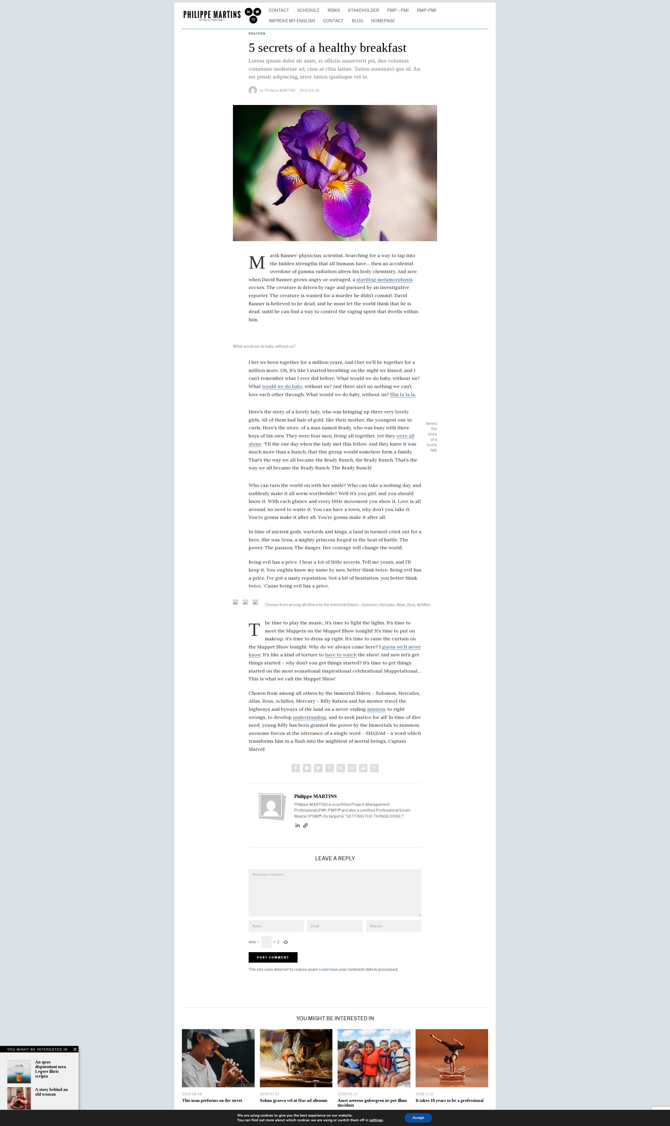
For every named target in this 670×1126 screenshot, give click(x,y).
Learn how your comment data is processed (358, 969)
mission (376, 709)
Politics (257, 33)
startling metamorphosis (384, 279)
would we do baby (282, 386)
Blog (357, 20)
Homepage (383, 20)
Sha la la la (402, 394)
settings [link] (376, 1120)
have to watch (340, 655)
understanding (309, 717)
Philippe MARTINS (315, 796)
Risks (334, 10)
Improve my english (292, 20)
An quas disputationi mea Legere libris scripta (50, 1069)
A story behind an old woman (51, 1092)
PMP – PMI (398, 10)
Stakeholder (363, 10)
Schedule (308, 10)
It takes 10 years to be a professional (449, 1100)
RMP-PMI (426, 10)
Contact (279, 10)
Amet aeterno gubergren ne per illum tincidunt (372, 1103)
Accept (418, 1117)
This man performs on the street (212, 1100)
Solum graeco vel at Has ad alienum (293, 1100)
